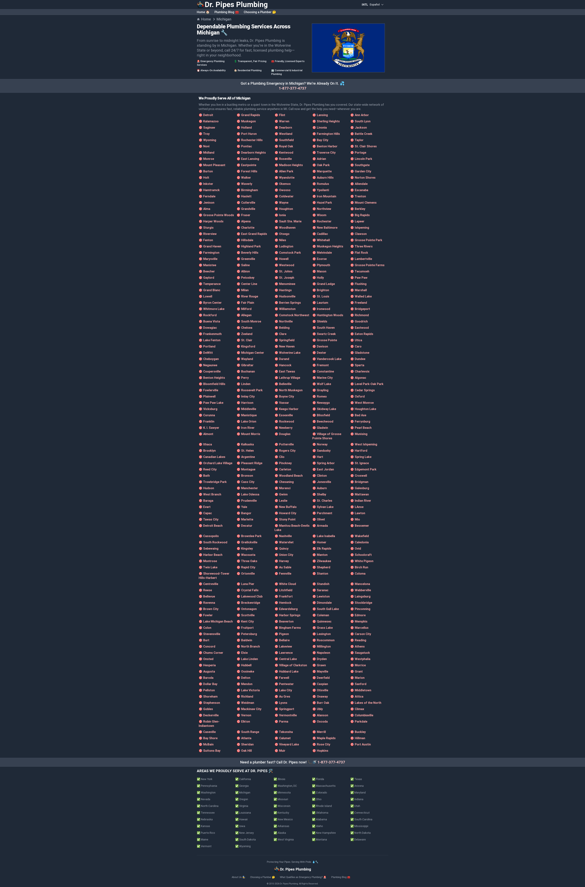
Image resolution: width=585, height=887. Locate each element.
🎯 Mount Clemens (363, 202)
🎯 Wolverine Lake (287, 352)
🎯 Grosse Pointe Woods (216, 215)
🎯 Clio (279, 457)
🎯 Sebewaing (208, 548)
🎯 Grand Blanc (209, 290)
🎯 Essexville (284, 415)
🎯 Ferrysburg (360, 421)
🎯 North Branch (248, 646)
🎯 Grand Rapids (248, 115)
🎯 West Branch (210, 494)
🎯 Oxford (357, 396)
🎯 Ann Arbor (359, 115)
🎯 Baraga (206, 500)
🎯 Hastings (283, 290)
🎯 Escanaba (359, 190)
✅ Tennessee (206, 812)
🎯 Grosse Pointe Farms (367, 265)
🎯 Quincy (282, 548)
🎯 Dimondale (322, 603)
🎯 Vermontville (286, 715)
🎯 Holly (318, 277)
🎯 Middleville (246, 409)
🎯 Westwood (284, 265)
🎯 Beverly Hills (247, 252)
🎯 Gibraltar (245, 365)
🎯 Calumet (283, 738)
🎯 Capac (205, 513)
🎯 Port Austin (360, 744)
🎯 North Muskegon (289, 390)
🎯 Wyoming (207, 140)
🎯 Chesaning (284, 482)
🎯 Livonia (319, 127)
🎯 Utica (356, 340)
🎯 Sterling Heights (326, 121)
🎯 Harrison (245, 403)
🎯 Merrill (319, 732)
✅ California (243, 779)
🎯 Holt (204, 177)
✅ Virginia (241, 806)
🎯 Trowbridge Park (213, 482)
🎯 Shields (319, 321)
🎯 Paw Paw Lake (211, 403)
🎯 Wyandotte (284, 177)
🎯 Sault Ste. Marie (288, 221)
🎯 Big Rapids (360, 215)
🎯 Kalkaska (245, 444)
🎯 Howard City (285, 513)
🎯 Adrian (319, 159)
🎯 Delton (243, 678)
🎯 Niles (280, 240)
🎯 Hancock (283, 365)
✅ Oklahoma (320, 812)
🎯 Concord (207, 646)
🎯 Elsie (242, 653)
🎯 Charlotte (245, 227)
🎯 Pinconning (360, 609)
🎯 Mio (355, 519)
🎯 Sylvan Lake (322, 507)
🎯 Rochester (322, 221)
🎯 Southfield (284, 140)
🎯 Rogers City (285, 450)
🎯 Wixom (319, 215)
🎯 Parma (281, 721)
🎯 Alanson (320, 715)
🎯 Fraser (243, 215)
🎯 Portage (358, 152)
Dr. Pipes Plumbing (289, 883)
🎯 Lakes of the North (365, 703)
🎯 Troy (204, 134)
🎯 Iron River (246, 428)
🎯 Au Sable (283, 567)
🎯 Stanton (320, 573)
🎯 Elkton (243, 721)
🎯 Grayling (320, 390)
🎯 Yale (242, 507)
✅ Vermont (204, 846)
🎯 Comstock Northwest (292, 315)
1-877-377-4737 (292, 88)
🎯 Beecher (207, 271)
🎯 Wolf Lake (321, 384)
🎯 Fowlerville (208, 390)
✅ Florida (318, 779)
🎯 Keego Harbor (286, 409)
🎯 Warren (282, 121)
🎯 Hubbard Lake (286, 671)
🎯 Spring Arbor (323, 463)
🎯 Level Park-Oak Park (366, 384)
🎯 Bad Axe (358, 415)
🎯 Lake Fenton (209, 340)
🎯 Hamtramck (209, 190)
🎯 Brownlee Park (249, 536)
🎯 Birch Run (359, 567)
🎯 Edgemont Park (363, 469)
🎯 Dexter (319, 352)
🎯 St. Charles (322, 500)
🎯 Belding (282, 327)
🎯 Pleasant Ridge (249, 463)
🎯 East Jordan (323, 469)
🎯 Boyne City (284, 396)
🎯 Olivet (318, 519)
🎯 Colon (205, 628)
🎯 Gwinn (281, 494)
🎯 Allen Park (284, 171)
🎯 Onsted (206, 659)
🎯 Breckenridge (248, 603)
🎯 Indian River (360, 500)
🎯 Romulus (320, 184)
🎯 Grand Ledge (323, 284)
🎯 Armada (320, 525)
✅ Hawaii (241, 819)
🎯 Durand (282, 359)
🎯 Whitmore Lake (211, 309)
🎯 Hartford (358, 450)
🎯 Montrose (208, 561)
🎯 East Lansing (248, 159)
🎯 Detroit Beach (211, 525)
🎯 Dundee (357, 359)
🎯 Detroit (206, 115)
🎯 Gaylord (206, 277)
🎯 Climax (357, 709)
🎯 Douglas (283, 434)
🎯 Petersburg (247, 634)
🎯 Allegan (244, 315)
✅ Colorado (319, 792)
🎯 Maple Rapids (324, 738)
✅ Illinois (279, 779)
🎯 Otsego (282, 234)
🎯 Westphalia (360, 659)
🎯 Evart (205, 507)
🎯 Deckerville (209, 715)
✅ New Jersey (244, 832)
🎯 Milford (244, 309)
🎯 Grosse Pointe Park (366, 240)
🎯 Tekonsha (284, 732)
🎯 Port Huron (247, 134)
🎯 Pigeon (282, 634)
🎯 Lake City (283, 690)
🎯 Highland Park (249, 246)
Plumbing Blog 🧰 (226, 12)
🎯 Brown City (208, 609)
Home (206, 19)
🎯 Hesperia (207, 665)
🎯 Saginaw (207, 127)
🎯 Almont (206, 434)
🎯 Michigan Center (250, 352)
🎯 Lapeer (357, 221)
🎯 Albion (243, 271)
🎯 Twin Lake (208, 567)
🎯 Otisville (320, 690)
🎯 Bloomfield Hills (212, 384)
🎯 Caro (356, 346)
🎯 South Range (248, 732)
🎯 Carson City (360, 634)
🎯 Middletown (360, 690)
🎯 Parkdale (358, 721)
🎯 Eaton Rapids (361, 334)
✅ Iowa (240, 826)
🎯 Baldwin (244, 640)
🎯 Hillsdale (245, 240)
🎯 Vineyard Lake (287, 744)
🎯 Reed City (208, 469)
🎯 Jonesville (321, 482)
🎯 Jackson (358, 127)
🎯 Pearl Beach (361, 428)
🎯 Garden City (360, 171)
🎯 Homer (319, 542)
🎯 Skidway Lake (324, 409)
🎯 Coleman (320, 615)
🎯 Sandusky (321, 450)
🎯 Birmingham (247, 190)
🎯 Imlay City (246, 396)
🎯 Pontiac (244, 146)
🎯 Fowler (206, 615)
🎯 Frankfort (284, 596)
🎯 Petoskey (245, 277)
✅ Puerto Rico (206, 832)
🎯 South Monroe (249, 321)
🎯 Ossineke (245, 671)
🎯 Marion (357, 678)
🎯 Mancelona (360, 584)
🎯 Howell (282, 259)
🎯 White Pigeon (361, 561)
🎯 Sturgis (206, 227)
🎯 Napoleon (321, 653)
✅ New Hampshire (324, 832)
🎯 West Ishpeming (363, 444)
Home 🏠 (203, 12)
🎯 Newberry (283, 428)
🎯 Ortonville (246, 573)
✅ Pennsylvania (207, 785)
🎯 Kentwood (284, 152)
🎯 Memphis (358, 621)
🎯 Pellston (207, 690)
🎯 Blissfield (321, 415)
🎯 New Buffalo (286, 507)
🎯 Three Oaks (247, 561)
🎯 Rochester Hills (250, 140)
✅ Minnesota (282, 792)
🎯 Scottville (246, 615)
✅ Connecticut (360, 812)
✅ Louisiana (243, 812)
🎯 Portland (207, 346)
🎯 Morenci (283, 488)
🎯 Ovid (355, 548)
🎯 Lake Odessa (248, 494)
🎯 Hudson (206, 488)
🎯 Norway (320, 444)
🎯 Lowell (205, 296)
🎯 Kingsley (245, 548)
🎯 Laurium (320, 302)
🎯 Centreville (208, 584)
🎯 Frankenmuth (210, 334)
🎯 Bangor (244, 513)
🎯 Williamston (285, 309)
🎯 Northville (284, 321)
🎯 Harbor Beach (210, 555)
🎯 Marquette (322, 171)
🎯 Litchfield (283, 590)
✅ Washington (206, 792)
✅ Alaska (280, 832)
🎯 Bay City (320, 140)
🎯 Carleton (283, 469)
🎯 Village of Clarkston (291, 665)
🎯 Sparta (357, 365)
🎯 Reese (205, 590)
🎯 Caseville (207, 732)
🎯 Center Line (247, 284)
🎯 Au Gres (282, 696)
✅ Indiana (356, 799)
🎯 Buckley (358, 732)
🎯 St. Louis (320, 296)
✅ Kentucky (281, 812)
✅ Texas (356, 779)
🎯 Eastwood (359, 327)
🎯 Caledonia (359, 542)
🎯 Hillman (357, 738)
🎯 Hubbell (244, 665)
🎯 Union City (284, 555)
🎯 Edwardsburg (286, 609)
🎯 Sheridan (245, 744)
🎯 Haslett (244, 196)
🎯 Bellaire (282, 640)
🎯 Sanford (358, 684)
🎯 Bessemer (359, 525)
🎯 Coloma (357, 573)
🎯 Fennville (283, 573)
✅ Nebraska (205, 819)
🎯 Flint (280, 115)
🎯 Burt (204, 640)
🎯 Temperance (210, 284)
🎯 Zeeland (244, 334)
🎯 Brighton (320, 290)
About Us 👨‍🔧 (238, 877)
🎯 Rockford (208, 315)
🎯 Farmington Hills (326, 134)
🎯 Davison (320, 346)
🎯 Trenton (358, 196)
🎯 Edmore (358, 615)
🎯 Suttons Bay (209, 750)
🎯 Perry (243, 378)
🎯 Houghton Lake (363, 409)
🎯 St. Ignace (359, 463)
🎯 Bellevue (207, 596)
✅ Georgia (242, 785)
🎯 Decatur (244, 525)
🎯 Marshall (358, 290)
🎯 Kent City (245, 621)
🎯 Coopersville (210, 371)
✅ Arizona (357, 785)
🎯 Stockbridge (361, 603)
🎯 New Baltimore (324, 227)
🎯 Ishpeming (359, 227)
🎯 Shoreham (208, 696)
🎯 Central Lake (286, 659)
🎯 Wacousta (246, 555)
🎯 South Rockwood (213, 542)
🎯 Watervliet (284, 542)
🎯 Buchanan (246, 371)
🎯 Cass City (245, 482)
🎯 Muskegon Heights (327, 246)
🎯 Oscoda (320, 721)
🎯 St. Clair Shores (363, 146)
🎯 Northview (321, 209)
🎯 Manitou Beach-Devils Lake (292, 528)
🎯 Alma (204, 209)
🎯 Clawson (358, 234)
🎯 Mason (319, 271)
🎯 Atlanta (244, 738)
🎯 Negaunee (208, 365)
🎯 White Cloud (285, 584)
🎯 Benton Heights (212, 378)
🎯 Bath (204, 475)
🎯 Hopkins (320, 750)
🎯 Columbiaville (361, 715)
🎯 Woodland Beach (289, 475)
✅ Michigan (242, 792)
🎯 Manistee (207, 265)
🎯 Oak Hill (244, 750)
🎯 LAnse (356, 507)
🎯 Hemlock (283, 603)
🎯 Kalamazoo (209, 121)
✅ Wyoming (243, 846)
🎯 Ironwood (321, 309)
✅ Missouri (281, 799)
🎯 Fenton (206, 240)
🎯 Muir (280, 750)
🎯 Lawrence (284, 653)
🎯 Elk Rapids (321, 548)
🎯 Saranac (320, 590)
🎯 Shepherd (321, 567)
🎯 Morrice (358, 665)
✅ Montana (319, 839)
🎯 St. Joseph (284, 277)
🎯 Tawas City (208, 519)
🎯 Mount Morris (248, 434)
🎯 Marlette (245, 519)
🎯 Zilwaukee (321, 561)
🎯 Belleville (283, 384)
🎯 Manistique (247, 415)
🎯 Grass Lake (322, 628)
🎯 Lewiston (321, 596)
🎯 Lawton (357, 513)
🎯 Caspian (320, 684)
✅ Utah (355, 806)
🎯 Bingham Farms (288, 628)
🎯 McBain (206, 744)
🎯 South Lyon (360, 121)
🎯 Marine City (322, 378)
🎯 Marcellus (359, 628)
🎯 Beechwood (322, 421)
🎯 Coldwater (284, 196)
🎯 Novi (204, 146)
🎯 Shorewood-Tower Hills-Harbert (214, 576)
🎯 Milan (243, 290)
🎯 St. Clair (244, 340)
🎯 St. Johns (283, 271)
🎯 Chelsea (244, 327)
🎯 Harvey (282, 561)
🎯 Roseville (283, 159)
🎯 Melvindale (322, 252)
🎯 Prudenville (247, 500)
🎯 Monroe (206, 159)
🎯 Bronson (245, 475)
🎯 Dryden (319, 659)
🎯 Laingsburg (360, 596)
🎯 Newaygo (321, 403)
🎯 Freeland (358, 302)
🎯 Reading (358, 640)
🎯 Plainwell (207, 396)
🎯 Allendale (359, 184)
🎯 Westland (283, 134)
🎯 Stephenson (209, 703)
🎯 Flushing (358, 284)
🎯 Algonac (358, 378)
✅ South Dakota (245, 839)
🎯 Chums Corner (211, 653)
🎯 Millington (321, 646)
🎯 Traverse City (324, 152)
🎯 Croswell (358, 475)
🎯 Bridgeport (360, 309)
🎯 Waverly (244, 184)
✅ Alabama (319, 819)
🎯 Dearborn (283, 127)
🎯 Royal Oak (284, 146)
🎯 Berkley (357, 209)
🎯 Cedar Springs (362, 390)
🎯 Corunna (207, 415)
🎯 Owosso (283, 190)
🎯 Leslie (281, 500)
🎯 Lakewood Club (249, 596)
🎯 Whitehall (321, 240)
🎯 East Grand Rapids (252, 234)
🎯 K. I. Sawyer (209, 428)
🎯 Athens (357, 646)
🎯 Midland (206, 152)
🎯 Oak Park (321, 165)
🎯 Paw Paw (358, 277)
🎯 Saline (243, 265)
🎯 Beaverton (284, 621)
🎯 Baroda (206, 678)
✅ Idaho (317, 826)
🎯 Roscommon (323, 640)
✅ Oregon (241, 799)
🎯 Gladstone (359, 352)
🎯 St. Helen (245, 450)
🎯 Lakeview (283, 646)
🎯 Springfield (284, 340)
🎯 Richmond (359, 315)
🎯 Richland (245, 696)
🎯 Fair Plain (245, 302)
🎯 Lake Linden (247, 659)
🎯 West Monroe (362, 403)
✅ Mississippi (359, 826)
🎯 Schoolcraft (361, 555)
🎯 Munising (358, 434)
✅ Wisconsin (282, 806)
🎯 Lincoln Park (361, 159)
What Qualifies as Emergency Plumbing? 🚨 (303, 877)
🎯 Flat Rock (359, 252)
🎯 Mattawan (359, 494)
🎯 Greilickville (247, 542)
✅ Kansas (203, 826)
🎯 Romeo (319, 396)
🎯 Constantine (323, 371)
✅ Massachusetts (324, 785)
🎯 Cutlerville (246, 202)
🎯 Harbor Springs (287, 615)
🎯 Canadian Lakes (212, 457)
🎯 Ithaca (205, 444)
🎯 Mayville (320, 671)
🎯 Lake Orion (246, 421)
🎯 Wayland (245, 359)
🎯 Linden (243, 384)
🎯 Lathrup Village (287, 378)
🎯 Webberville (360, 590)
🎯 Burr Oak (320, 703)
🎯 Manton (320, 555)
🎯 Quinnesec (322, 621)
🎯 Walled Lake (361, 296)
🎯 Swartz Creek (324, 334)
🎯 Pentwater (284, 684)
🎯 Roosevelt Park (250, 390)
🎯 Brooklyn (207, 450)
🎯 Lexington (321, 634)
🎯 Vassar (282, 403)
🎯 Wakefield (359, 536)
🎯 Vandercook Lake (326, 359)
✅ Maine (202, 839)
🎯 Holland (244, 127)
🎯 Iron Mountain (324, 196)
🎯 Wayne (281, 202)
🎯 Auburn (319, 488)
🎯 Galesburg (359, 488)
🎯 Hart (317, 457)
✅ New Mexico (283, 819)
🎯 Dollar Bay (208, 684)
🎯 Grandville (246, 209)
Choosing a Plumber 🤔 (260, 12)
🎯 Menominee (285, 284)
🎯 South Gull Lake (325, 609)
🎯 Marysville (208, 259)
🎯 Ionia (280, 215)
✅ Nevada (203, 799)
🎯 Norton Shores (363, 177)
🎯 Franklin (206, 421)
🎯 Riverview (208, 234)
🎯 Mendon (244, 684)
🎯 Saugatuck (360, 653)
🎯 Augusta (207, 671)
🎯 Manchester (247, 488)
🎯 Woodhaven (285, 227)
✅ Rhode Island (322, 806)
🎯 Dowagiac (208, 327)
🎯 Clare (280, 334)
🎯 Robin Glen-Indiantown (209, 724)
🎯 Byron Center (210, 302)
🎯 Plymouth (321, 265)
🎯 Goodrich (359, 321)
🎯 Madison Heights (289, 165)
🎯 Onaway (320, 696)
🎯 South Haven (323, 327)
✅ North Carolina (207, 806)
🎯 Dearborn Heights (251, 152)
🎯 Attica (356, 696)
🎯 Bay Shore (208, 738)
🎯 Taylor (356, 140)
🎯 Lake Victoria (248, 690)
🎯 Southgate (360, 165)
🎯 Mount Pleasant (212, 165)
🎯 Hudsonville (285, 296)
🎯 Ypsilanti (320, 190)
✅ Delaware (358, 839)
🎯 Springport (284, 709)
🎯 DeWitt (206, 352)
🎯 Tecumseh (359, 271)
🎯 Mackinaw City (249, 709)
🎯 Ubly (317, 709)
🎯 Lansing (320, 115)
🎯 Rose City (321, 744)
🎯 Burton (206, 171)
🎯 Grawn (319, 665)
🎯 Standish (320, 584)
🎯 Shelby (319, 494)
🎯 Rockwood (284, 421)
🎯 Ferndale (207, 196)
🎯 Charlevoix (359, 371)
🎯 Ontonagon (247, 609)
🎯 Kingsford (246, 346)
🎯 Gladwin (320, 428)
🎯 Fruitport (245, 628)
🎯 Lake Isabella (323, 536)
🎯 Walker (244, 177)
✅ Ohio (316, 799)
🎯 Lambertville (361, 259)
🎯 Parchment (322, 513)
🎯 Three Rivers (361, 246)
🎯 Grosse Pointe (324, 340)
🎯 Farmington (209, 252)
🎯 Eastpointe (246, 165)
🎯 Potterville (284, 444)
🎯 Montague (246, 469)
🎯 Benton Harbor (324, 146)
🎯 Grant (356, 671)
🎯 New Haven (285, 346)
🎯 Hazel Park (322, 202)
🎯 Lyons (281, 703)
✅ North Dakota (360, 832)
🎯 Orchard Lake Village (215, 463)
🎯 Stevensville (209, 634)
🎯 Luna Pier (245, 584)
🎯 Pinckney (283, 463)
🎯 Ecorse (319, 259)
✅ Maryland (358, 792)
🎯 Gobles (206, 709)
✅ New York (204, 779)
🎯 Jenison (206, 202)
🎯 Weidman (245, 703)
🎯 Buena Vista (209, 321)
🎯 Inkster (206, 184)
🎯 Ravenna (207, 603)
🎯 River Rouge (247, 296)
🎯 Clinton (319, 475)
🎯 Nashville (283, 536)
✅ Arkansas (281, 826)
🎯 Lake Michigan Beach (216, 621)
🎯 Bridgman (359, 482)
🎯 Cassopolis (209, 536)
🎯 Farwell (282, 678)
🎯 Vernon (244, 715)
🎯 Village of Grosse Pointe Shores (326, 436)
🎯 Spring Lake (360, 457)
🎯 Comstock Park (288, 252)
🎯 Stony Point (285, 519)
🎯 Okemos (283, 184)
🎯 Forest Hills (247, 171)
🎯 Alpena (244, 221)
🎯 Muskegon (246, 121)
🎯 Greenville (246, 259)
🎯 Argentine (246, 457)
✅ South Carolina (361, 819)
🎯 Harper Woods (211, 221)
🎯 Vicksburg (208, 409)
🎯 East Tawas (285, 371)
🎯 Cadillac (320, 234)
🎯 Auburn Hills (323, 177)
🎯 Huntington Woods (327, 315)
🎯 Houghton (284, 209)
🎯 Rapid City (246, 567)
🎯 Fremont (320, 365)
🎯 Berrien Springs (288, 302)
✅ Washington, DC (285, 785)
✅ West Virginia (284, 839)
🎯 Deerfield (321, 678)
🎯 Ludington (284, 246)
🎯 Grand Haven (210, 246)
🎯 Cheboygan (209, 359)
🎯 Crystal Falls (248, 590)
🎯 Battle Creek (361, 134)
